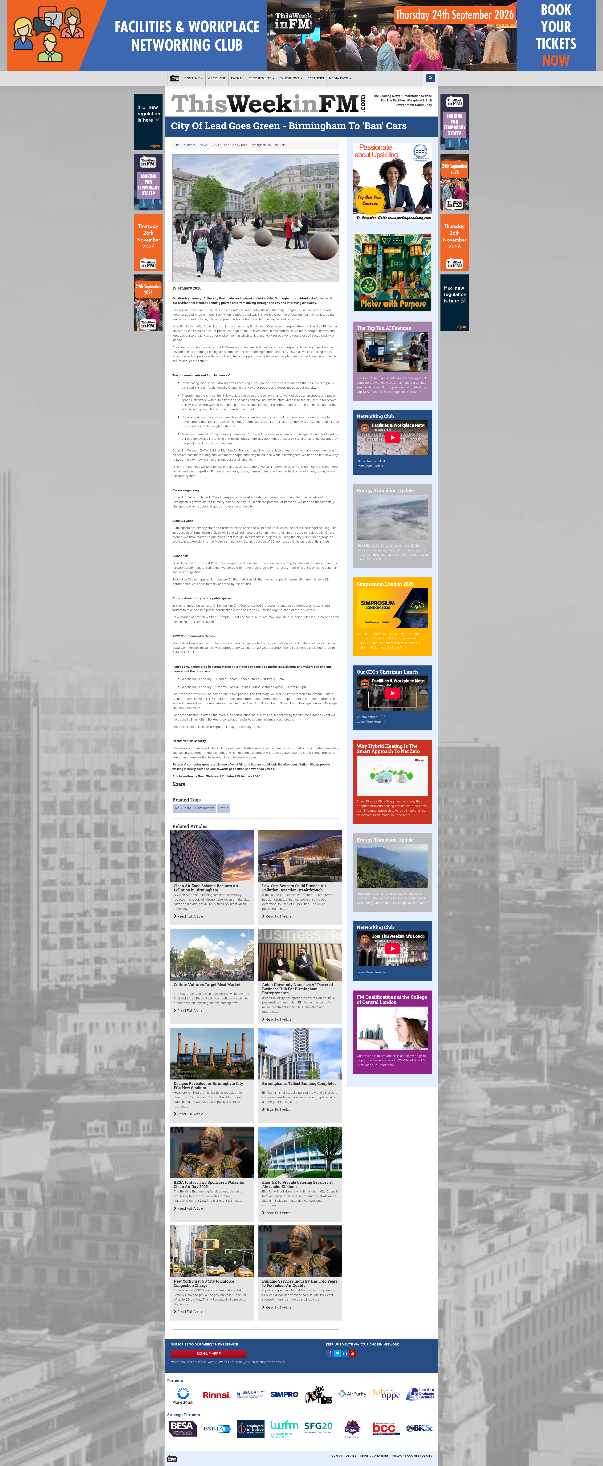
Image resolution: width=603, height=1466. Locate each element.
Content (192, 78)
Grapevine (217, 78)
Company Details (343, 1455)
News (204, 145)
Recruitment (260, 78)
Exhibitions (289, 78)
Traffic (223, 808)
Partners (316, 78)
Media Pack (339, 78)
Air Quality (183, 808)
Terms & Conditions (374, 1455)
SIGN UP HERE (209, 1353)
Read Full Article (189, 916)
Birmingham (204, 808)
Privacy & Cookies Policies (412, 1455)
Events (237, 78)
